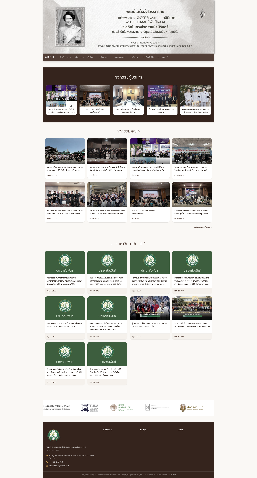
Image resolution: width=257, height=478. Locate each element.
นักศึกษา (90, 57)
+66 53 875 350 (56, 462)
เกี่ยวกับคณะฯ (64, 57)
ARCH (49, 57)
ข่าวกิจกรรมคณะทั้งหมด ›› (202, 227)
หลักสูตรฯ (78, 57)
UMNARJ (173, 475)
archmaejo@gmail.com (59, 465)
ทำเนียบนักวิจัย (148, 57)
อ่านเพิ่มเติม (50, 175)
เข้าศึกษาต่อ (103, 57)
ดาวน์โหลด (134, 57)
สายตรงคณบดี (162, 57)
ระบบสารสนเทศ (118, 57)
